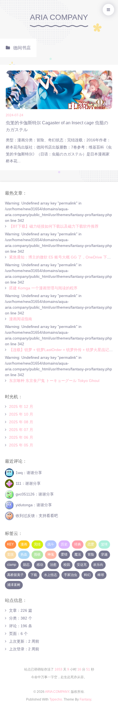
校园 (66, 565)
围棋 (37, 554)
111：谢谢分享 (28, 483)
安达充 (82, 565)
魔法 (77, 554)
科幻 (87, 575)
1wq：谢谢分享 (29, 472)
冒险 (91, 554)
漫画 (24, 544)
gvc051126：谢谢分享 (35, 494)
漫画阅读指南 (20, 319)
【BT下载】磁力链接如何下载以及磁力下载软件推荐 (54, 226)
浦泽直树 (13, 585)
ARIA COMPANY (59, 17)
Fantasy (85, 699)
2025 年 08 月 (21, 422)
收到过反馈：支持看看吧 (37, 515)
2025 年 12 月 (21, 406)
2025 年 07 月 (21, 429)
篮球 (104, 544)
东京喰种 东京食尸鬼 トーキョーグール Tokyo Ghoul (54, 380)
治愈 (53, 565)
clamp (11, 565)
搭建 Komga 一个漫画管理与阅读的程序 (43, 288)
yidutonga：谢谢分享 (34, 505)
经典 (77, 544)
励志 (26, 565)
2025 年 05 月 (21, 445)
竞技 (10, 554)
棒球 (100, 575)
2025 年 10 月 (21, 414)
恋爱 (91, 544)
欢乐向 (98, 565)
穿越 (104, 554)
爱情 (64, 554)
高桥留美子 (15, 575)
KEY (10, 544)
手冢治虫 (70, 575)
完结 (37, 544)
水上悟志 (50, 575)
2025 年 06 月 (21, 437)
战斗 (50, 544)
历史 (64, 544)
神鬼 (50, 554)
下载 (33, 575)
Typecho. (56, 699)
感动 (39, 565)
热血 (24, 554)
